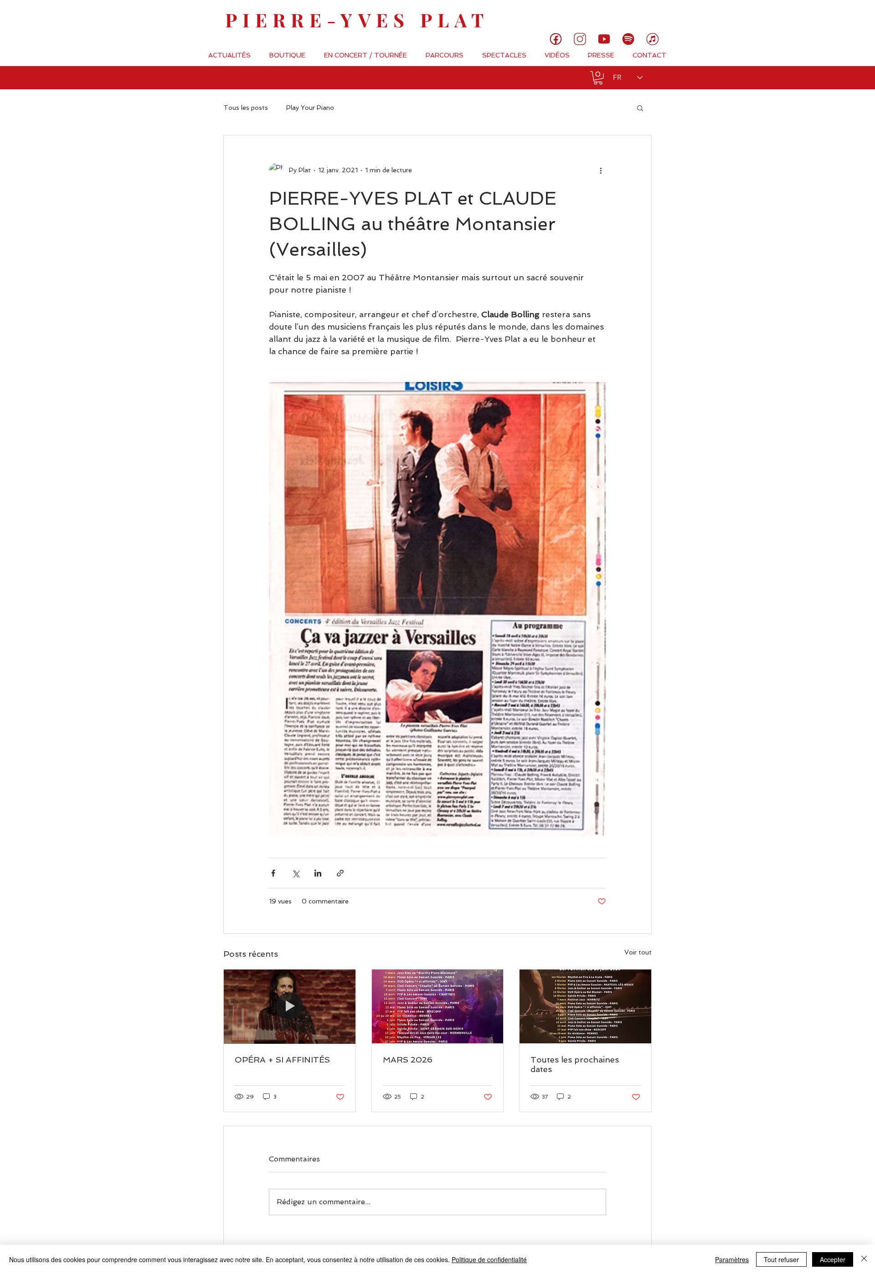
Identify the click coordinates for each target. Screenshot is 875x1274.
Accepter (832, 1259)
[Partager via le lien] (340, 873)
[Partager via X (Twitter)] (295, 873)
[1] (556, 39)
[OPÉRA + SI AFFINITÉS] (289, 1006)
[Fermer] (864, 1259)
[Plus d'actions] (600, 170)
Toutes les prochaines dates (574, 1064)
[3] (580, 39)
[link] (837, 16)
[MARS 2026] (438, 1006)
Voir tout (638, 952)
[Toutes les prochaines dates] (585, 1006)
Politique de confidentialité (489, 1259)
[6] (628, 39)
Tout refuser (781, 1259)
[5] (604, 39)
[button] (598, 77)
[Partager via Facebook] (273, 873)
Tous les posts (245, 107)
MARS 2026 (407, 1059)
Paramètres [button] (732, 1259)
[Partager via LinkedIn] (318, 873)
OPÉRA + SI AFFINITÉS (282, 1059)
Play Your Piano (310, 107)
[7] (652, 39)
